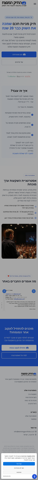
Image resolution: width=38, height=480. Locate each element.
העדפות (19, 472)
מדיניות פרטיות (6, 476)
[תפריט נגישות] (34, 476)
